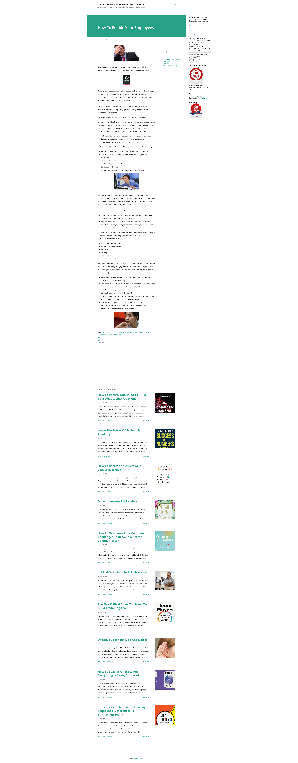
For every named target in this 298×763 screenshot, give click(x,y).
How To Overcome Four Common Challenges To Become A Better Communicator (121, 537)
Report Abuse (193, 34)
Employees (166, 55)
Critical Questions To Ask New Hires (123, 572)
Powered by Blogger (137, 758)
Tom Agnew (166, 68)
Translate (204, 98)
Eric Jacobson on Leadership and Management (172, 60)
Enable (165, 57)
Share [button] (165, 46)
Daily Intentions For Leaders (117, 501)
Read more (146, 420)
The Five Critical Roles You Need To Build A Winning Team (122, 606)
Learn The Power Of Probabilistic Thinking (121, 432)
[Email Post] (99, 338)
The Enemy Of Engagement (170, 65)
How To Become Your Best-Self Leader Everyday (119, 467)
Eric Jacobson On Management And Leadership (121, 4)
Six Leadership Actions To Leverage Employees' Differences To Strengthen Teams (122, 710)
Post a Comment (108, 420)
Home (100, 11)
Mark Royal (166, 63)
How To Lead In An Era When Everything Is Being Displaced (118, 673)
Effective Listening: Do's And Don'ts (122, 640)
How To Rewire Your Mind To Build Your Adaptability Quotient (122, 396)
